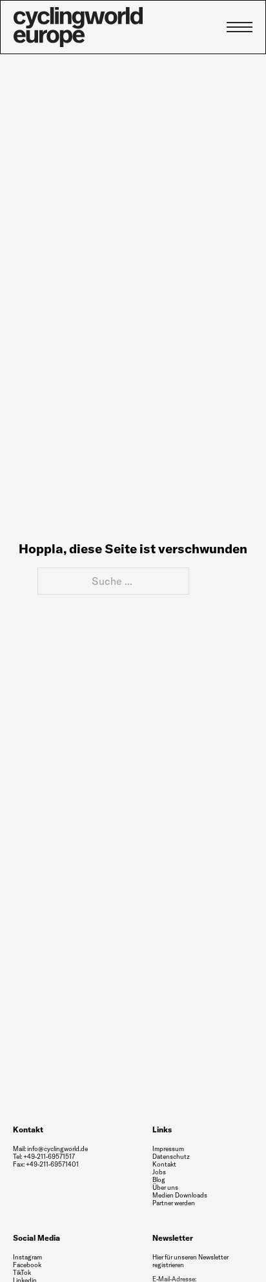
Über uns (165, 1188)
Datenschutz (171, 1156)
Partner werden (173, 1203)
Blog (158, 1180)
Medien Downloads (179, 1195)
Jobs (159, 1172)
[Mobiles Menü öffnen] (239, 27)
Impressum (168, 1149)
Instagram (27, 1257)
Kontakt (164, 1164)
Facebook (27, 1265)
